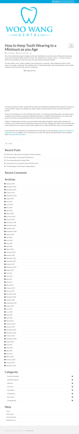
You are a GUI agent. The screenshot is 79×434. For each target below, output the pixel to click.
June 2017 (9, 276)
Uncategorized (11, 400)
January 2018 (10, 255)
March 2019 (10, 213)
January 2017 (10, 291)
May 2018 (9, 243)
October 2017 (10, 264)
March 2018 (10, 249)
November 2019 (11, 189)
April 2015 (9, 353)
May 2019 (9, 207)
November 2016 (11, 297)
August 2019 (10, 198)
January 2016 (10, 327)
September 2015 (11, 339)
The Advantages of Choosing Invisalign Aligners (20, 166)
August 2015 (10, 342)
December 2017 (11, 258)
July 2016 (9, 309)
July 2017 (9, 273)
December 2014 (11, 365)
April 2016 (9, 318)
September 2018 (11, 231)
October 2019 (10, 192)
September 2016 (11, 303)
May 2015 (9, 350)
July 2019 (9, 201)
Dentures (10, 383)
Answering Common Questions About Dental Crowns (22, 163)
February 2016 (10, 324)
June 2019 (9, 204)
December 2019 (11, 186)
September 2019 (11, 195)
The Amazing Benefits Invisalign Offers (18, 160)
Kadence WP (30, 430)
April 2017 (9, 282)
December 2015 (11, 330)
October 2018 (10, 228)
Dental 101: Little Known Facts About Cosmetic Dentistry (23, 154)
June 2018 (9, 240)
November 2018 (11, 225)
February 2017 (10, 288)
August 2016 (10, 306)
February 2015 (10, 359)
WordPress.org (10, 420)
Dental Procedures (13, 380)
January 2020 (10, 183)
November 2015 (11, 333)
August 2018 (10, 234)
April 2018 (9, 246)
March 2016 (10, 321)
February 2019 (10, 216)
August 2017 (10, 270)
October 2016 (10, 300)
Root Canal (10, 397)
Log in (8, 411)
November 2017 (11, 261)
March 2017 (10, 285)
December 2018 (11, 222)
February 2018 (10, 252)
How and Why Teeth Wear (17, 134)
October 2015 (10, 336)
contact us (61, 130)
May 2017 (9, 279)
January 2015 (10, 362)
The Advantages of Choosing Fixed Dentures (20, 157)
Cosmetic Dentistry (13, 376)
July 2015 (9, 345)
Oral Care (10, 386)
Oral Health (25, 53)
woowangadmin (11, 53)
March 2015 (10, 356)
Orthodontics (11, 393)
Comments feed (11, 417)
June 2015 (9, 347)
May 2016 (9, 315)
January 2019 (10, 219)
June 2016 (9, 312)
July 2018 (9, 237)
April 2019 (9, 210)
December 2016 (11, 294)
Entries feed (10, 414)
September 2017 (11, 267)
